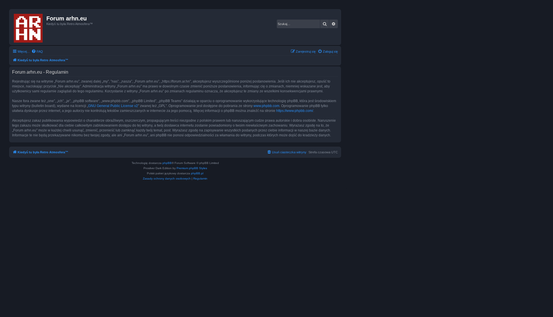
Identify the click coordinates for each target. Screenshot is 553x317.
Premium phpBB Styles (192, 168)
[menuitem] (37, 51)
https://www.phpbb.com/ (294, 111)
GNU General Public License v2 (113, 106)
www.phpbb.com (266, 106)
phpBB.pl (197, 173)
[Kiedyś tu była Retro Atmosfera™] (28, 27)
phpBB (167, 163)
